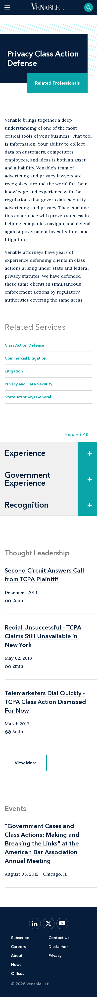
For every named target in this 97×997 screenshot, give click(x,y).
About (17, 955)
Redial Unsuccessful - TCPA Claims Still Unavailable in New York (43, 636)
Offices (17, 973)
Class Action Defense (24, 345)
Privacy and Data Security (28, 384)
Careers (18, 946)
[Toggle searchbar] (88, 7)
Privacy (54, 955)
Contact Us (58, 937)
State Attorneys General (28, 397)
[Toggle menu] (7, 7)
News (16, 964)
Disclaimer (58, 946)
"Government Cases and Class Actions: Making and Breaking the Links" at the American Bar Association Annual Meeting (42, 843)
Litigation (14, 371)
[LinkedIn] (35, 923)
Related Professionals (57, 83)
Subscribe (20, 937)
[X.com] (48, 923)
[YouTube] (62, 923)
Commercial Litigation (25, 358)
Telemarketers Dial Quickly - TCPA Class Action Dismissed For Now (45, 701)
